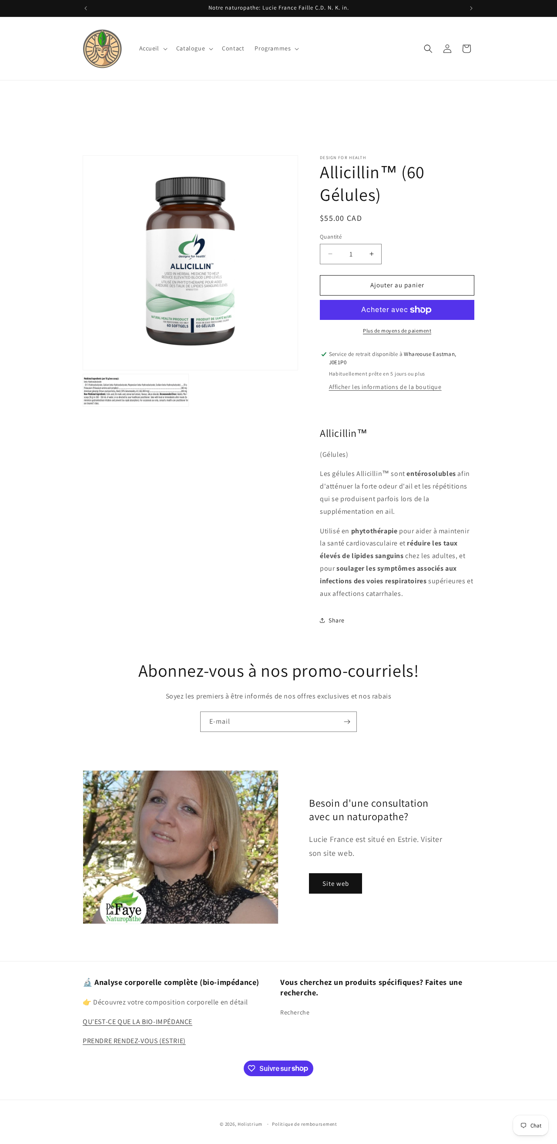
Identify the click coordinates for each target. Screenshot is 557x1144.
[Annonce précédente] (85, 8)
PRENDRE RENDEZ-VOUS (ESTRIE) (134, 1040)
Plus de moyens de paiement (397, 330)
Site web (335, 883)
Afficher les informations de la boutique (385, 387)
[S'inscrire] (346, 722)
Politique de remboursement (304, 1124)
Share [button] (337, 620)
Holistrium (250, 1124)
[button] (152, 48)
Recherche (294, 1012)
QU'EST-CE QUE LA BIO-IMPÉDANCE (137, 1021)
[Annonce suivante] (471, 8)
